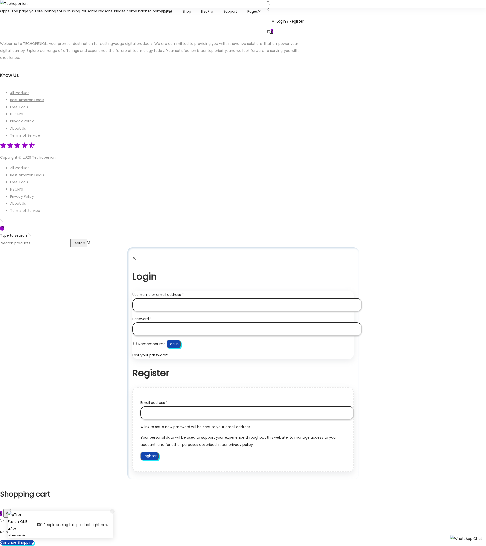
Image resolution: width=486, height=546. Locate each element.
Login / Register (290, 21)
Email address (154, 402)
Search (79, 243)
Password (142, 318)
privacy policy (241, 444)
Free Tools (19, 107)
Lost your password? (150, 355)
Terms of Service (25, 135)
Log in (174, 343)
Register (150, 455)
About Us (18, 128)
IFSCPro (16, 114)
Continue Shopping (17, 542)
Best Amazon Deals (27, 99)
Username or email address (158, 294)
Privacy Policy (22, 121)
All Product (19, 92)
